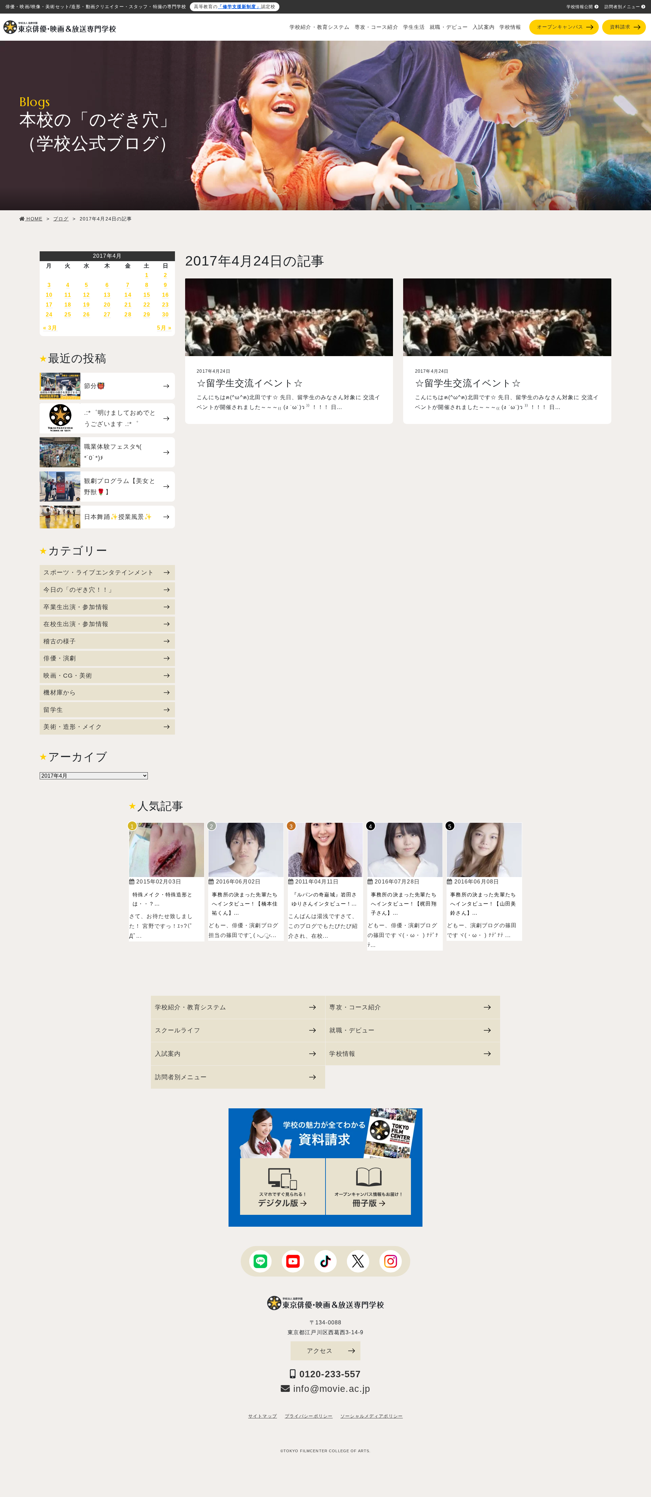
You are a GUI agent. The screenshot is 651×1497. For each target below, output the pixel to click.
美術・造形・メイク (72, 726)
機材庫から (59, 692)
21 (127, 305)
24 (49, 314)
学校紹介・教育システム (320, 27)
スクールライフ (177, 1030)
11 (67, 295)
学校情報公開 (580, 6)
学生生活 (414, 27)
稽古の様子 (59, 641)
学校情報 (510, 27)
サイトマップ (262, 1416)
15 (146, 295)
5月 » (164, 328)
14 (127, 295)
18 (67, 305)
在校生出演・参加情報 (75, 623)
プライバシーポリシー (309, 1416)
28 (127, 314)
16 (165, 295)
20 (107, 305)
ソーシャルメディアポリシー (371, 1416)
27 (107, 314)
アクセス (320, 1350)
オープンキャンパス (560, 27)
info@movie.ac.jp (330, 1389)
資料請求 (620, 27)
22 (146, 305)
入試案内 (484, 27)
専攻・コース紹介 (376, 27)
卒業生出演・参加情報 (75, 606)
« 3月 (50, 328)
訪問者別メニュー (622, 6)
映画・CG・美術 (67, 675)
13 (107, 295)
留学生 (53, 709)
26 (86, 314)
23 (165, 305)
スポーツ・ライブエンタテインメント (98, 572)
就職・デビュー (449, 27)
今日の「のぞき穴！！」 (79, 589)
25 (67, 314)
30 (165, 314)
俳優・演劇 (59, 658)
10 (49, 295)
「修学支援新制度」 (239, 6)
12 (86, 295)
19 (86, 305)
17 (49, 305)
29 (146, 314)
